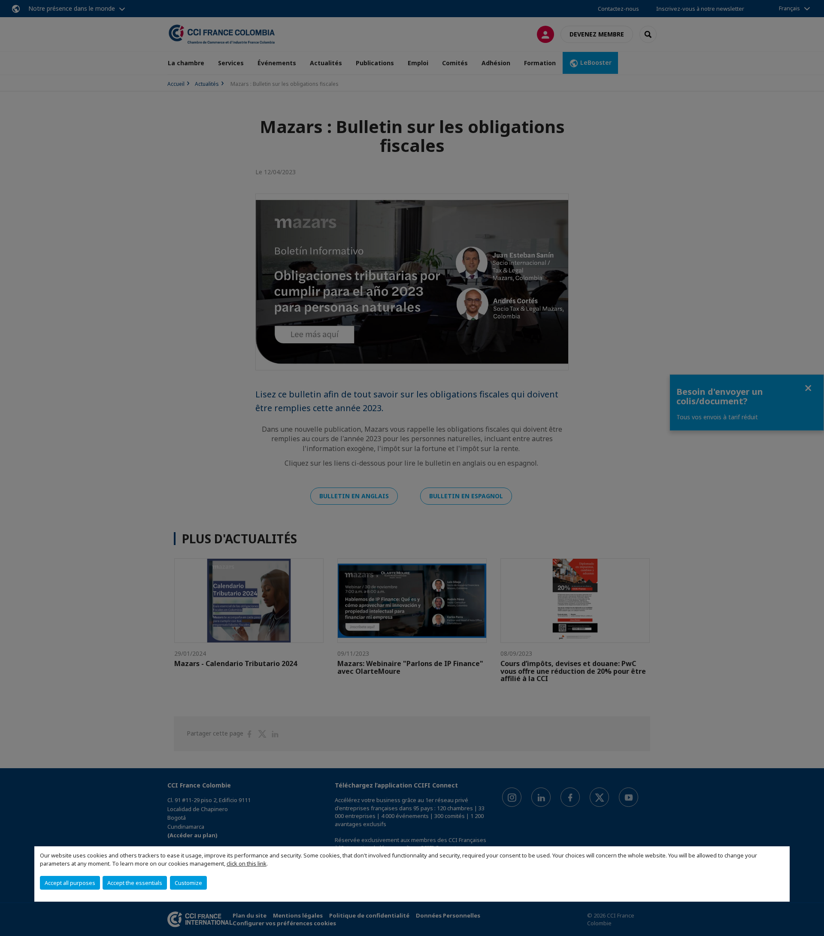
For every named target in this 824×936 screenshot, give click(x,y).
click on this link (247, 863)
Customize (188, 883)
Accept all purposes (70, 883)
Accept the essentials (134, 883)
